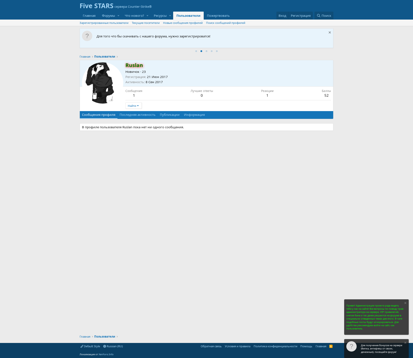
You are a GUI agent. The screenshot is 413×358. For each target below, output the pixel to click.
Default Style (91, 346)
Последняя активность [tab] (138, 114)
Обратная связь (211, 346)
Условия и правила (237, 346)
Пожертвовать (218, 15)
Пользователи (188, 15)
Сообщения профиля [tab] (98, 114)
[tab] (196, 51)
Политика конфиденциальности (275, 346)
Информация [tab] (194, 114)
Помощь (306, 346)
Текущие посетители (146, 23)
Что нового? (134, 15)
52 (326, 95)
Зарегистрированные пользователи (104, 23)
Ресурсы (160, 15)
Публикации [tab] (170, 114)
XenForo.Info (106, 354)
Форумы (108, 15)
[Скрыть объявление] (329, 33)
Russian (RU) (114, 346)
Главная (89, 15)
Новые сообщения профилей (183, 23)
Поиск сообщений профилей (225, 23)
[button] (119, 16)
